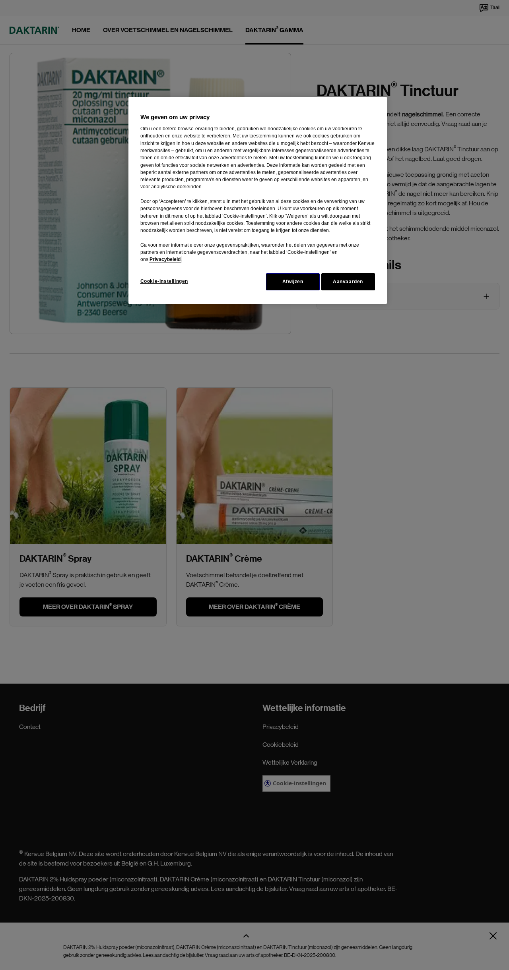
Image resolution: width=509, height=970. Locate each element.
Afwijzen (292, 281)
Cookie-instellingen (164, 281)
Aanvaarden (348, 281)
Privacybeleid (165, 259)
